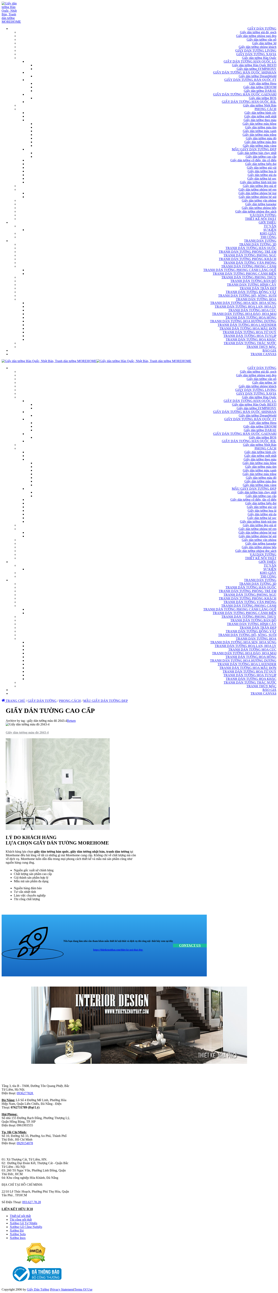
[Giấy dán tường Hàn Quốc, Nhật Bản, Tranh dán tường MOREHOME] (11, 21)
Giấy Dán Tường (38, 1289)
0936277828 (25, 1093)
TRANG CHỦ (15, 700)
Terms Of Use (83, 1289)
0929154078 (25, 1143)
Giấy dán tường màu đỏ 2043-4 (27, 732)
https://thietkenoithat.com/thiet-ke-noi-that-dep (118, 949)
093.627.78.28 (31, 1202)
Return (71, 720)
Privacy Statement (62, 1289)
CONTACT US (190, 945)
